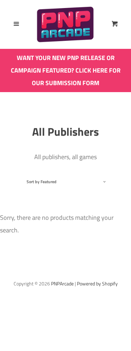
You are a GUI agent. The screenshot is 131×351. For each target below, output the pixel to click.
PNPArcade (62, 283)
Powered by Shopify (97, 283)
